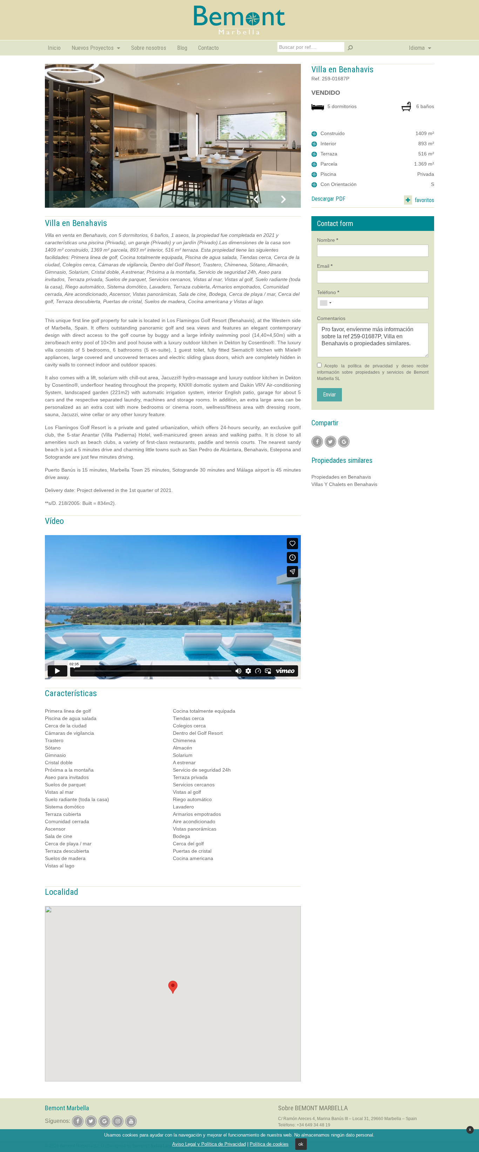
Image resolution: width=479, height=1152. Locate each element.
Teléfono (328, 292)
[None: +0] (325, 303)
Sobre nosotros (148, 47)
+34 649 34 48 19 (313, 1125)
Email (324, 266)
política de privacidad (370, 366)
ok (300, 1144)
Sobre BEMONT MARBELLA (313, 1108)
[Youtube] (131, 1121)
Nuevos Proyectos (93, 47)
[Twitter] (330, 442)
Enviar (329, 394)
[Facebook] (317, 442)
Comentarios (331, 318)
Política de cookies (269, 1144)
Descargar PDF (328, 198)
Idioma (417, 47)
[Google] (344, 442)
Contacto (208, 47)
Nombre (327, 240)
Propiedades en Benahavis (341, 477)
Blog (182, 47)
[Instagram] (118, 1121)
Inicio (54, 47)
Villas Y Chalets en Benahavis (344, 484)
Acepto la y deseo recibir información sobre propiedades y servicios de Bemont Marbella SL (373, 372)
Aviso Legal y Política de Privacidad (209, 1144)
